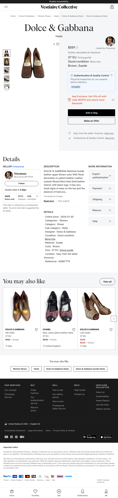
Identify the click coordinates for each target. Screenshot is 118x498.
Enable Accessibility (59, 1)
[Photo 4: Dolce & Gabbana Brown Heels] (6, 79)
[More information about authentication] (111, 75)
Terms (48, 430)
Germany (40, 480)
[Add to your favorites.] (36, 329)
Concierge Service (9, 396)
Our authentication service (37, 400)
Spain (48, 480)
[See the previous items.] (6, 49)
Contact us (79, 394)
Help (95, 221)
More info (95, 61)
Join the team (102, 404)
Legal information (35, 430)
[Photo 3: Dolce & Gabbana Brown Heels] (6, 70)
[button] (112, 7)
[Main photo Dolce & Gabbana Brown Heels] (6, 53)
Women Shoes (44, 16)
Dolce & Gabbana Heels (72, 16)
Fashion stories (103, 408)
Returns (97, 210)
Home (13, 16)
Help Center (80, 390)
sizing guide (84, 57)
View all (107, 281)
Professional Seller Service (58, 407)
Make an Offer (91, 121)
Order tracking (34, 392)
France (6, 480)
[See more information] (113, 100)
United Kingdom (17, 480)
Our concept (10, 390)
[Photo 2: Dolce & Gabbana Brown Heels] (6, 62)
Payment (97, 188)
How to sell (57, 390)
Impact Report (103, 400)
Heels (56, 16)
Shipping (97, 199)
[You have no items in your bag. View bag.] (112, 7)
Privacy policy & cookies (64, 430)
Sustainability (102, 396)
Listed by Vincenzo (105, 48)
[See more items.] (6, 88)
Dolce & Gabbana (27, 16)
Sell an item (57, 401)
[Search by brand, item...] (6, 7)
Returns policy (34, 409)
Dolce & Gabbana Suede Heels (90, 368)
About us (100, 392)
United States (30, 480)
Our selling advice (57, 396)
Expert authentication (100, 175)
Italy (53, 480)
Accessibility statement (15, 430)
